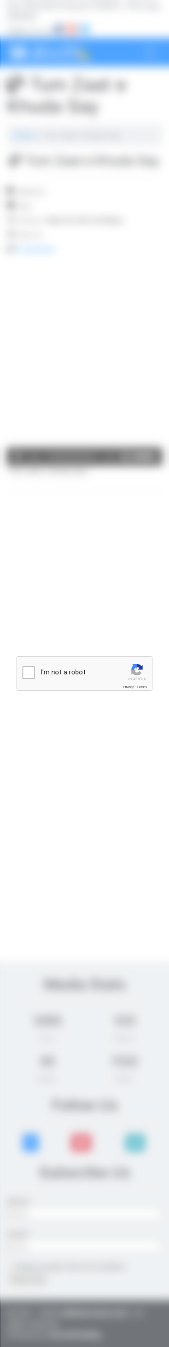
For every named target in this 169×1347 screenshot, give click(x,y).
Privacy (128, 687)
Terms (142, 687)
